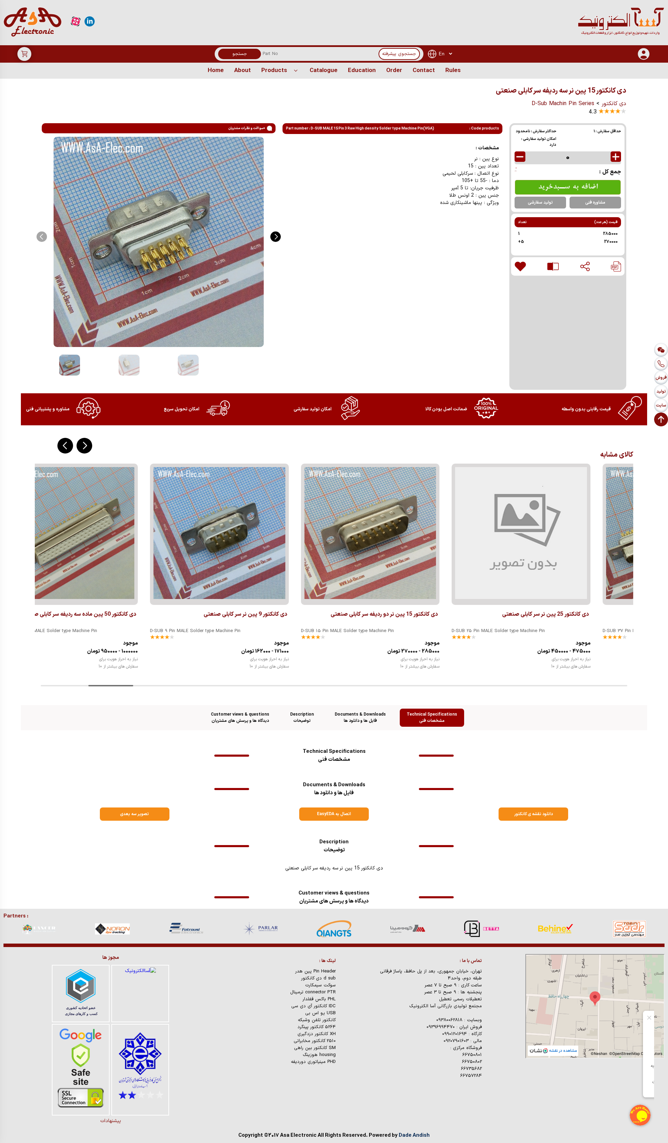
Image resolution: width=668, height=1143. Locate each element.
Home (216, 70)
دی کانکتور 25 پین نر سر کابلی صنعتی (433, 614)
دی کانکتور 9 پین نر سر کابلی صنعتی (133, 614)
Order (394, 70)
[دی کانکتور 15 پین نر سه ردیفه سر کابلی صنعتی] (616, 266)
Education (362, 70)
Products (274, 70)
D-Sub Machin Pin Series (563, 104)
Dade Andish (414, 1136)
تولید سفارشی (540, 202)
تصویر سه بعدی (134, 814)
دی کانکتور (614, 104)
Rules (453, 70)
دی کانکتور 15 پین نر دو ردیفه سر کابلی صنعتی (272, 614)
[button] (275, 236)
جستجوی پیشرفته (399, 53)
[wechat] (661, 350)
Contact (424, 70)
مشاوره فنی (595, 202)
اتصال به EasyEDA (334, 814)
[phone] (661, 364)
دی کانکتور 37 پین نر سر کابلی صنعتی (584, 614)
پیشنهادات (110, 1121)
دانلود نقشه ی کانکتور (533, 814)
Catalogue (323, 70)
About (242, 70)
